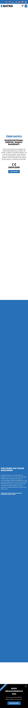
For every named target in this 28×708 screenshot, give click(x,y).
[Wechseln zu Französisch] (16, 2)
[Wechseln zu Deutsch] (12, 2)
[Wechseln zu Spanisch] (25, 2)
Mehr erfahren (14, 703)
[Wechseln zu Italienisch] (19, 2)
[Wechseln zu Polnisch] (22, 2)
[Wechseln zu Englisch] (6, 2)
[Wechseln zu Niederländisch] (9, 2)
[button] (25, 686)
